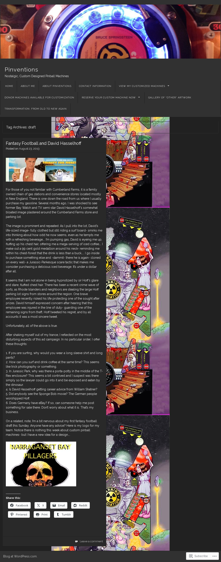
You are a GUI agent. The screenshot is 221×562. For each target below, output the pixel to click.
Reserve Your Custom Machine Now (109, 97)
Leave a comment (91, 541)
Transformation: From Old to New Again (36, 108)
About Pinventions (57, 86)
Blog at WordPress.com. (20, 556)
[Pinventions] (110, 32)
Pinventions (21, 69)
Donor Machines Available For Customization (39, 97)
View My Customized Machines (142, 86)
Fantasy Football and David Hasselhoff (43, 143)
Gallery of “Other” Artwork (169, 97)
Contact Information (95, 86)
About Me (28, 86)
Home (9, 86)
